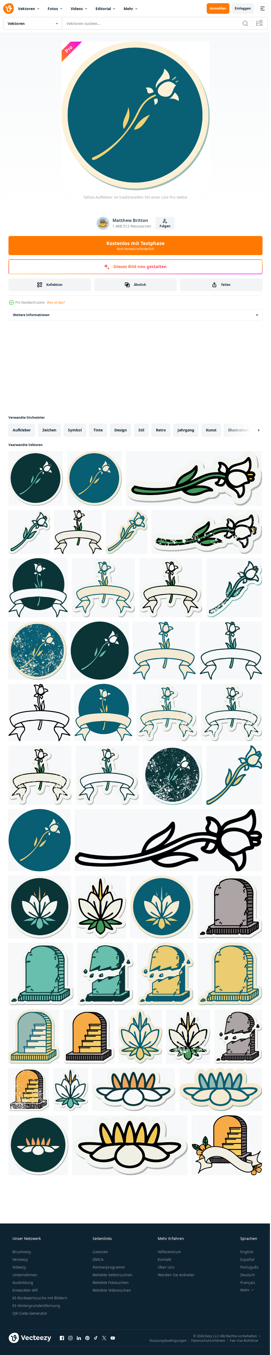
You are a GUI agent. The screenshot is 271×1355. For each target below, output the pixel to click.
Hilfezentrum (168, 1251)
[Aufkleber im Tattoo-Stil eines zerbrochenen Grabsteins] (238, 1036)
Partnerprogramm (108, 1267)
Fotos (53, 8)
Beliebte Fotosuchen (110, 1282)
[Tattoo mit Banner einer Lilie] (78, 532)
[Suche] (241, 23)
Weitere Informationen (31, 315)
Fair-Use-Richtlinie (240, 1340)
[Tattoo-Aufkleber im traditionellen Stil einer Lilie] (35, 478)
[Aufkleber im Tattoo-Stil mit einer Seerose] (140, 1036)
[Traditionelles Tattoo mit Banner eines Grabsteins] (227, 1145)
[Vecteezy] (8, 8)
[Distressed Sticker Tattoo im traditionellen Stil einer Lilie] (207, 532)
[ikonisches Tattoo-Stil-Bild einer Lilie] (100, 651)
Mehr (128, 8)
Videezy (18, 1267)
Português (246, 1267)
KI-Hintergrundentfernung (36, 1305)
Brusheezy (21, 1251)
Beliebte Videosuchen (111, 1290)
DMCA (97, 1259)
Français (244, 1282)
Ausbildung (22, 1282)
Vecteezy (19, 1259)
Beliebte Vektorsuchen (112, 1274)
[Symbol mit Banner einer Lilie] (103, 712)
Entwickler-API (24, 1290)
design (120, 429)
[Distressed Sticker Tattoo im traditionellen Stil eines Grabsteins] (28, 1089)
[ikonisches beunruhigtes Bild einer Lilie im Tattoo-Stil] (234, 587)
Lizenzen (100, 1251)
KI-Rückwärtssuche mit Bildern (39, 1297)
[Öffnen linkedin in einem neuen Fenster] (79, 1338)
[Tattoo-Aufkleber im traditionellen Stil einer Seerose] (39, 907)
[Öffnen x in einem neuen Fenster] (104, 1338)
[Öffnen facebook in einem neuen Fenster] (62, 1338)
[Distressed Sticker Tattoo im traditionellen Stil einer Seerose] (188, 1036)
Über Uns (165, 1267)
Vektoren (26, 8)
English (243, 1251)
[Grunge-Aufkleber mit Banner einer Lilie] (166, 712)
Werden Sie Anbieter (175, 1274)
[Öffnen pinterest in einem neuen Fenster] (87, 1338)
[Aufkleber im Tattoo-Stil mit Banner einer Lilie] (170, 587)
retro (161, 429)
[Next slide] (250, 430)
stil (141, 429)
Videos (77, 8)
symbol (75, 429)
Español (244, 1259)
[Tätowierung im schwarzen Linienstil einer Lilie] (168, 840)
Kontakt (164, 1259)
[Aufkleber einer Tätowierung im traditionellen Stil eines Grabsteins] (229, 907)
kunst (211, 429)
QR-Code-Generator (29, 1313)
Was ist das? (56, 302)
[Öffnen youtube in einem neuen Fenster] (113, 1338)
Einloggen (239, 8)
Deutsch (244, 1274)
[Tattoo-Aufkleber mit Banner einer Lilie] (103, 587)
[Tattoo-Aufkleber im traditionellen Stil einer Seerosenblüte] (133, 1089)
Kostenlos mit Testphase (134, 245)
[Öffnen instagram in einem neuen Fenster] (70, 1338)
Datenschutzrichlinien (204, 1340)
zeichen (49, 429)
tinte (98, 429)
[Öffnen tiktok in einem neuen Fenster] (96, 1338)
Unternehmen (24, 1274)
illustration (238, 429)
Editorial (103, 8)
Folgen (162, 226)
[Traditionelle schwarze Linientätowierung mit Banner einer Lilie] (39, 712)
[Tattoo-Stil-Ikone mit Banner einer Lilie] (38, 587)
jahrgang (186, 429)
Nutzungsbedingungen (164, 1340)
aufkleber (22, 429)
